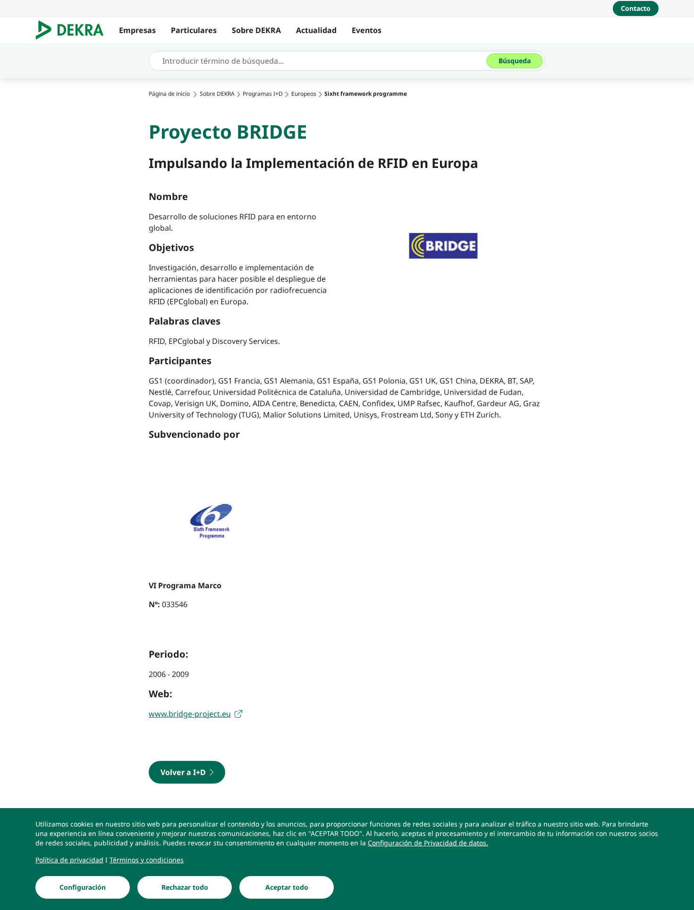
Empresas (137, 30)
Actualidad (316, 30)
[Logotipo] (73, 30)
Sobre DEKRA (256, 30)
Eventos (366, 30)
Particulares (194, 30)
